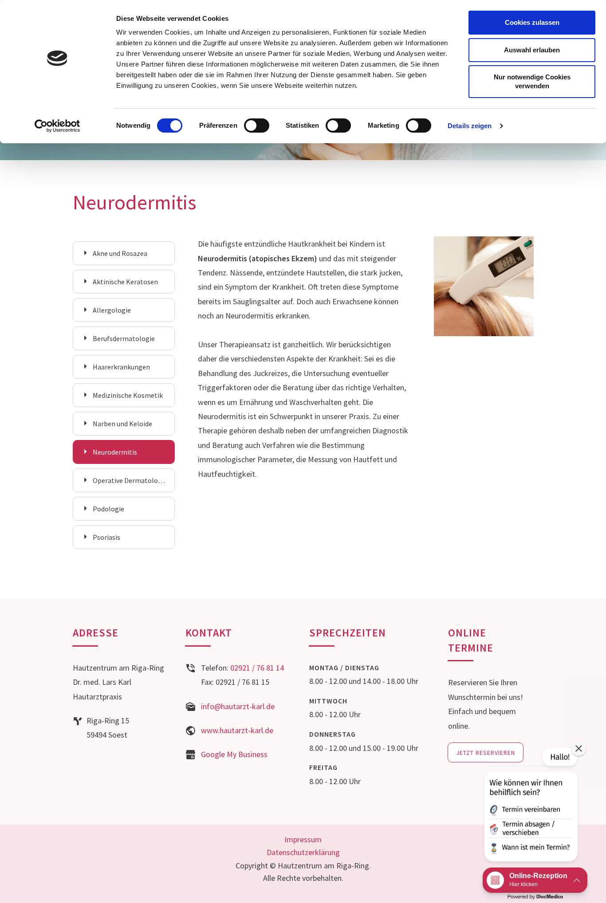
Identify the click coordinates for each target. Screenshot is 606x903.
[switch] (256, 125)
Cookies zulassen (532, 22)
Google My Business (234, 754)
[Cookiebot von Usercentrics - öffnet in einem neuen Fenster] (57, 126)
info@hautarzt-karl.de (238, 706)
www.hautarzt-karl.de (237, 730)
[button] (530, 806)
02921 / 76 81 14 (257, 668)
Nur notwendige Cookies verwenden (532, 81)
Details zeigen (470, 126)
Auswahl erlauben (532, 50)
